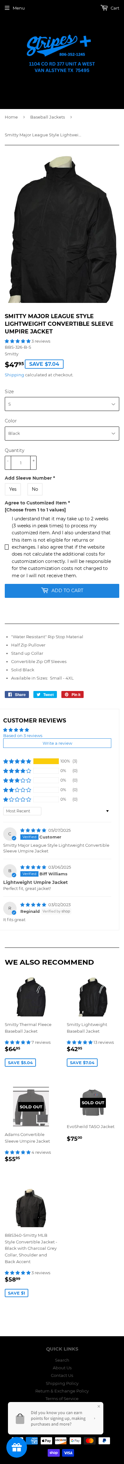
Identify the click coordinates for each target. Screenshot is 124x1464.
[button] (18, 341)
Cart (114, 7)
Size (9, 391)
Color (11, 421)
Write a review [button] (57, 743)
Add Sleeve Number (30, 478)
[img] (33, 830)
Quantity (14, 450)
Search (62, 1360)
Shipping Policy (62, 1383)
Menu (19, 7)
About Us (62, 1367)
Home (11, 117)
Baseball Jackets (47, 117)
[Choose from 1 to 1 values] (35, 510)
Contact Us (62, 1375)
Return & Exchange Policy (62, 1390)
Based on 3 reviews (22, 735)
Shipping (14, 374)
